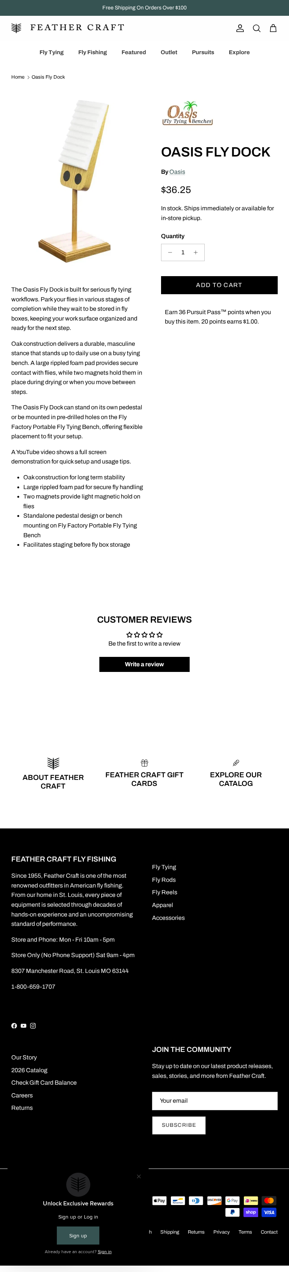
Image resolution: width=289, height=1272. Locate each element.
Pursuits (203, 52)
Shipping (169, 1232)
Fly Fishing (92, 52)
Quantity (172, 236)
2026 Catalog (29, 1070)
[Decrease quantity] (168, 252)
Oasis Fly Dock (48, 77)
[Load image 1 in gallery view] (77, 177)
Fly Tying (52, 52)
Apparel (162, 905)
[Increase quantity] (197, 252)
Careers (22, 1095)
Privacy (221, 1232)
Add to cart (219, 285)
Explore (239, 52)
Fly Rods (164, 880)
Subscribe (179, 1125)
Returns (22, 1108)
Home (17, 77)
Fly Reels (164, 892)
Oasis (177, 172)
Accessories (168, 918)
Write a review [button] (144, 664)
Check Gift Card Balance (44, 1082)
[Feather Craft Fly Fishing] (67, 28)
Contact (269, 1232)
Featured (134, 52)
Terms (245, 1232)
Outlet (169, 52)
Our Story (24, 1057)
